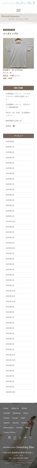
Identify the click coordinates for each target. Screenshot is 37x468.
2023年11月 (10, 248)
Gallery (7, 423)
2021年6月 (10, 381)
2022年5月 (10, 328)
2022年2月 (10, 344)
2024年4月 (10, 237)
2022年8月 (10, 312)
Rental (15, 418)
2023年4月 (10, 269)
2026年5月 (10, 157)
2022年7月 (10, 317)
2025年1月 (10, 216)
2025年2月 (10, 211)
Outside (7, 413)
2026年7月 (10, 147)
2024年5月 (10, 232)
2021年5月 (10, 387)
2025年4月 (10, 200)
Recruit (16, 423)
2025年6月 (10, 189)
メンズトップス (22, 19)
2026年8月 (10, 141)
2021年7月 (10, 376)
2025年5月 (10, 195)
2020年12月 (10, 392)
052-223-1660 (22, 458)
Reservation (9, 427)
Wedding (16, 413)
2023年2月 (10, 280)
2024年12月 (10, 221)
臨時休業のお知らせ (14, 121)
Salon (25, 413)
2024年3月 (10, 243)
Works (24, 408)
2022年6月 (10, 323)
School (6, 418)
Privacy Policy (9, 432)
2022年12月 (10, 291)
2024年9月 (10, 227)
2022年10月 (10, 301)
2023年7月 (10, 253)
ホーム (11, 19)
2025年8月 (10, 179)
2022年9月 (10, 307)
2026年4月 (10, 163)
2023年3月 (10, 275)
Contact (25, 423)
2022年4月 (10, 333)
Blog (27, 427)
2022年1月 (10, 349)
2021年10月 (10, 360)
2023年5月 (10, 264)
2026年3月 (10, 168)
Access (20, 427)
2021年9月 (10, 365)
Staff (23, 418)
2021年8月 (10, 371)
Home (6, 408)
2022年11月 (10, 296)
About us (15, 408)
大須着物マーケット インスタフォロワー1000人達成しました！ (18, 96)
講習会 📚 (10, 126)
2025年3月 (10, 205)
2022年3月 (10, 339)
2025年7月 (10, 184)
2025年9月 (10, 173)
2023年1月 (10, 285)
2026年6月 (10, 152)
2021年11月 (10, 355)
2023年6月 (10, 259)
